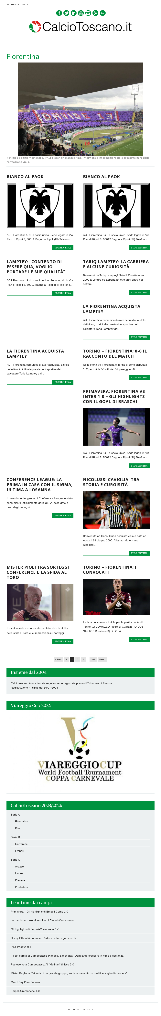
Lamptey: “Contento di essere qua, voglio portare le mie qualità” (36, 267)
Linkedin (74, 13)
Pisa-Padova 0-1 (21, 946)
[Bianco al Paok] (40, 226)
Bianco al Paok (25, 176)
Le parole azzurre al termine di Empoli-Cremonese (42, 920)
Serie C (15, 859)
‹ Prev (58, 659)
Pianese (20, 880)
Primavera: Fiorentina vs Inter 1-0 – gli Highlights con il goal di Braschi (114, 396)
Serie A (15, 814)
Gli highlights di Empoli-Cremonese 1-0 (35, 929)
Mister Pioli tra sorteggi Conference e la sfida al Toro (38, 572)
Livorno (19, 873)
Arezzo (19, 866)
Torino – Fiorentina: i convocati (109, 569)
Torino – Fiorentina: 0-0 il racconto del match (115, 353)
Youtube (81, 13)
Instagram (88, 13)
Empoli (19, 850)
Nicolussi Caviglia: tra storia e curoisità (111, 482)
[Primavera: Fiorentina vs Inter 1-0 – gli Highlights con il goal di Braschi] (116, 444)
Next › (102, 659)
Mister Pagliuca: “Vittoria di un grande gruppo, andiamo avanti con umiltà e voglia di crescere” (69, 973)
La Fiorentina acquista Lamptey (111, 309)
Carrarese (21, 844)
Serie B (15, 837)
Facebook (59, 13)
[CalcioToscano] (80, 31)
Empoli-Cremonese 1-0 (25, 990)
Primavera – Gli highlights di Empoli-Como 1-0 (39, 911)
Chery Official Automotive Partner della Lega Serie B (43, 938)
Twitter (66, 13)
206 (93, 659)
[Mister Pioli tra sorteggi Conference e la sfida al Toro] (40, 620)
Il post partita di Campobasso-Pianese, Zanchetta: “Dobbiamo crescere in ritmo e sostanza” (67, 955)
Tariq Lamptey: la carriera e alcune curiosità (116, 264)
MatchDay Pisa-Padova (25, 982)
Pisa (17, 828)
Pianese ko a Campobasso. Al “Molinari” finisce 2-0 (42, 964)
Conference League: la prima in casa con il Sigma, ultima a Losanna (40, 484)
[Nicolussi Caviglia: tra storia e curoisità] (116, 527)
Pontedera (21, 887)
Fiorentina (63, 247)
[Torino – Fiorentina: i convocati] (116, 614)
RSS (95, 13)
